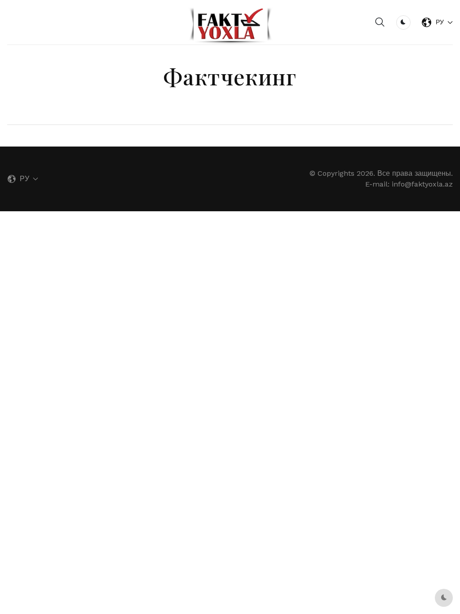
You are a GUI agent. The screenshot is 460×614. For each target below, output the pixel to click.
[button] (380, 22)
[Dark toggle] (403, 22)
